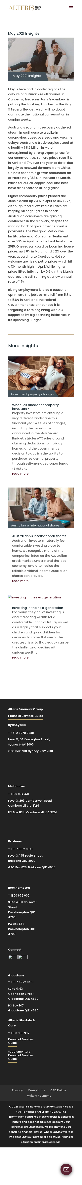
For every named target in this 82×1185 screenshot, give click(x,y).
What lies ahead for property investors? (35, 407)
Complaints (36, 1090)
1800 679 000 (20, 896)
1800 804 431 (20, 794)
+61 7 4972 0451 (22, 982)
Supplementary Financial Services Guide (21, 1055)
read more (20, 474)
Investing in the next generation (37, 608)
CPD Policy (58, 1090)
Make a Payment (39, 1096)
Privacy (17, 1090)
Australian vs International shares (39, 536)
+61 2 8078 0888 (22, 733)
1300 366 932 (20, 1033)
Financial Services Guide (25, 716)
